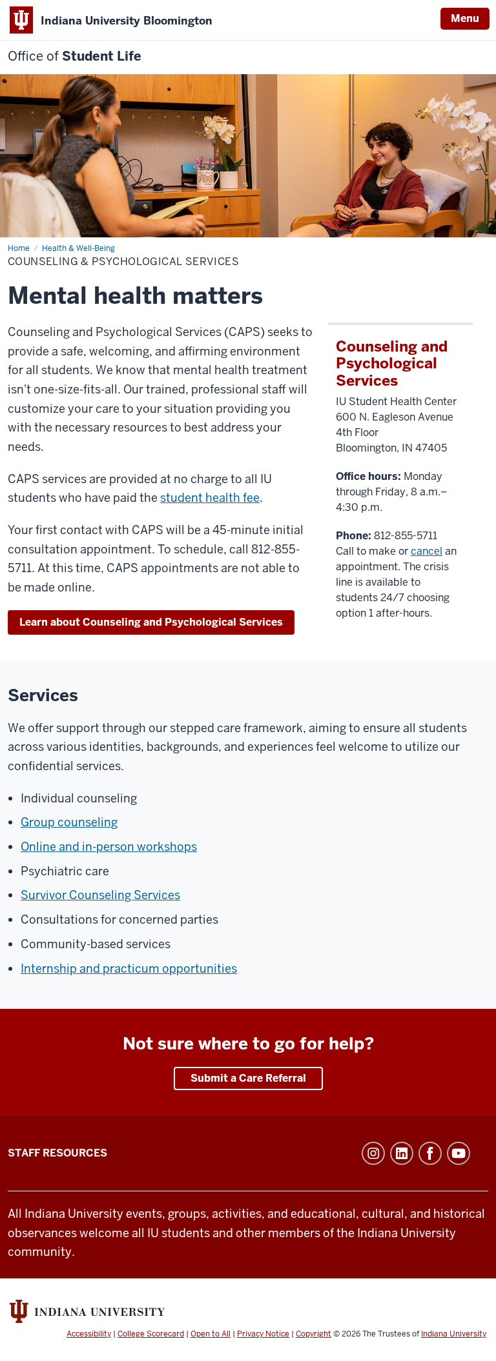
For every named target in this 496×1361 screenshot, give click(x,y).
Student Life (74, 56)
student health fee (210, 497)
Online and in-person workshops (109, 846)
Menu (465, 18)
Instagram (373, 1153)
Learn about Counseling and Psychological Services (151, 622)
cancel (426, 551)
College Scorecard (151, 1334)
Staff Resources (57, 1153)
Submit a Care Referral (248, 1078)
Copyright (313, 1334)
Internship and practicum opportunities (129, 968)
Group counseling (69, 822)
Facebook (430, 1153)
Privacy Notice (263, 1334)
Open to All (211, 1334)
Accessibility (89, 1334)
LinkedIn (401, 1153)
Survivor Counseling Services (100, 895)
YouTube (458, 1153)
